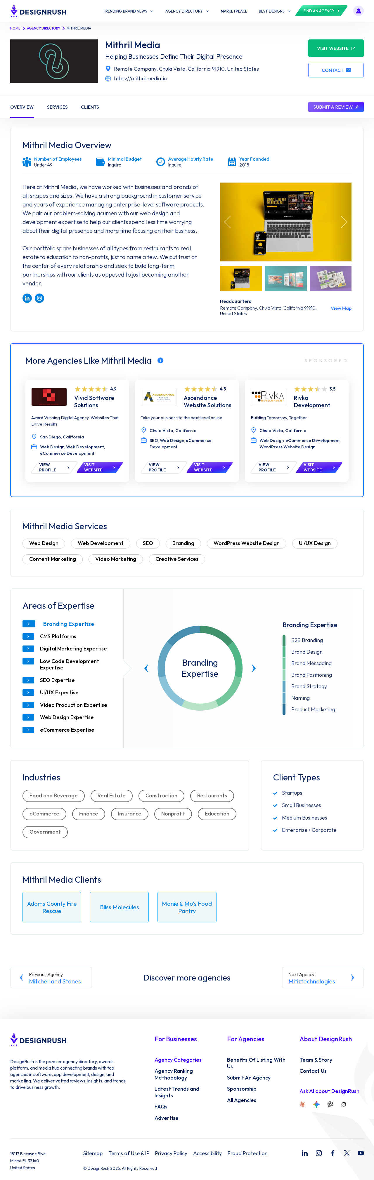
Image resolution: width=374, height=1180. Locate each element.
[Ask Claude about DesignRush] (302, 1104)
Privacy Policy (171, 1153)
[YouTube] (361, 1153)
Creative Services (176, 559)
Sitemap (93, 1153)
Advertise (167, 1118)
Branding (183, 543)
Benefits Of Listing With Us (256, 1063)
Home (15, 28)
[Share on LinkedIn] (27, 298)
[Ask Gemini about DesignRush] (316, 1104)
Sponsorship (242, 1089)
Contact (333, 70)
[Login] (358, 11)
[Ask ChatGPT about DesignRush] (330, 1104)
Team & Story (315, 1060)
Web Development (101, 543)
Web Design (43, 543)
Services (57, 107)
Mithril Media (132, 44)
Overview (22, 107)
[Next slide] (254, 668)
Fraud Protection (248, 1153)
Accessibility (207, 1153)
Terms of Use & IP (128, 1153)
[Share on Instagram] (39, 298)
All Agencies (241, 1100)
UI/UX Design (315, 543)
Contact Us (313, 1071)
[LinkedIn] (305, 1153)
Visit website (333, 48)
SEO (148, 543)
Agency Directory (43, 28)
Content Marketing (52, 559)
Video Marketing (115, 559)
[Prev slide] (146, 668)
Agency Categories (178, 1060)
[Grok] (344, 1104)
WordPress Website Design (247, 543)
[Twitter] (347, 1153)
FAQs (161, 1106)
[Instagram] (319, 1153)
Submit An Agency (249, 1078)
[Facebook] (333, 1153)
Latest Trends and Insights (177, 1092)
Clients (90, 107)
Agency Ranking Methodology (174, 1074)
